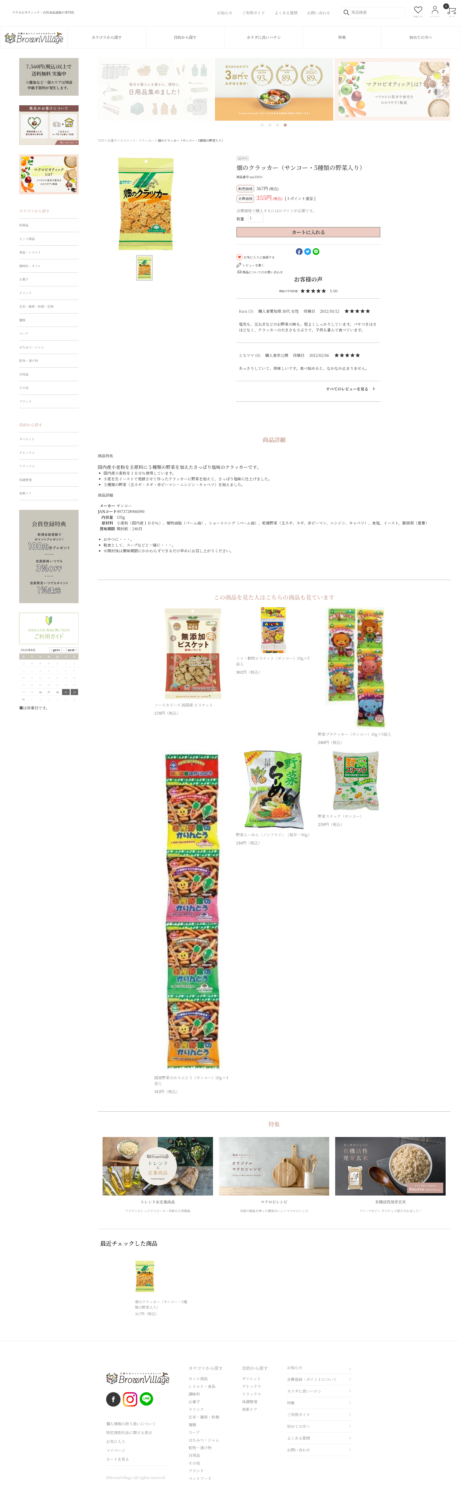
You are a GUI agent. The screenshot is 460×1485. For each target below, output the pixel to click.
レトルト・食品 (202, 1386)
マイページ (115, 1450)
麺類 (22, 320)
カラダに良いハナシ (264, 37)
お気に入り (115, 1441)
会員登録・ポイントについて (312, 1379)
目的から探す (185, 37)
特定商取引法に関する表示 (129, 1432)
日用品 (24, 374)
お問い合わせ (298, 1450)
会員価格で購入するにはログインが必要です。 (276, 210)
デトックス (27, 452)
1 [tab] (262, 125)
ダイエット (26, 439)
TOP (101, 140)
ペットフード (200, 1478)
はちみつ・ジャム (31, 347)
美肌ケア (25, 493)
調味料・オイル (30, 266)
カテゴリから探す (107, 37)
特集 (342, 37)
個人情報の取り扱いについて (131, 1423)
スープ (23, 333)
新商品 (24, 225)
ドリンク (25, 293)
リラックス (27, 466)
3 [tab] (277, 125)
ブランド (25, 401)
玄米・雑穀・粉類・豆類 (36, 306)
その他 (24, 387)
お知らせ (294, 1367)
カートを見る (117, 1459)
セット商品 (27, 238)
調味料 (194, 1394)
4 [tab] (285, 125)
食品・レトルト (30, 252)
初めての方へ (420, 37)
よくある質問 (298, 1438)
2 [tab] (269, 125)
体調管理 (25, 479)
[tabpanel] (274, 89)
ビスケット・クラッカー (137, 140)
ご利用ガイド (298, 1414)
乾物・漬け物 (28, 360)
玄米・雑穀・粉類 (204, 1417)
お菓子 (112, 140)
